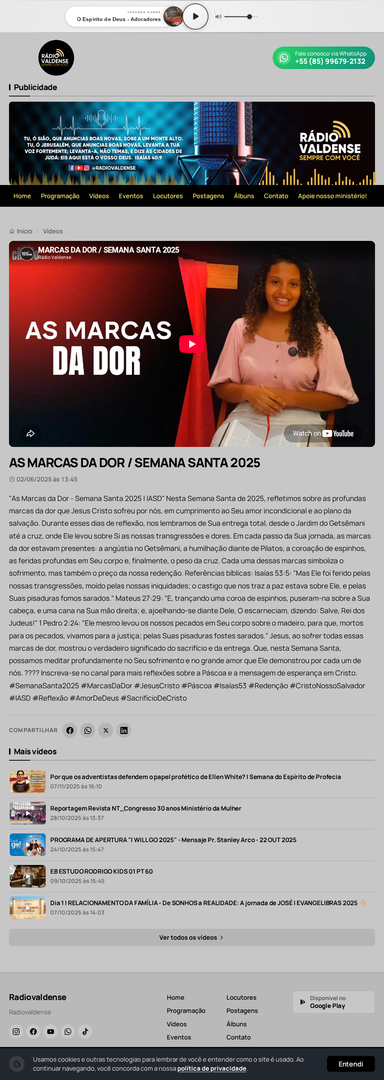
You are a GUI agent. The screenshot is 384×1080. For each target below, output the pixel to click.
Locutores (168, 195)
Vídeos (99, 195)
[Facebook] (69, 730)
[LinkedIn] (123, 730)
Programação (60, 195)
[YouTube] (51, 1031)
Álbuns (244, 195)
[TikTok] (85, 1031)
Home (22, 195)
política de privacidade (211, 1068)
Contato (276, 195)
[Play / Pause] (195, 16)
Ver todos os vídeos (188, 937)
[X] (105, 730)
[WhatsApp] (87, 730)
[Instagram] (16, 1031)
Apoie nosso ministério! (332, 195)
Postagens (208, 195)
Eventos (131, 195)
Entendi (351, 1063)
